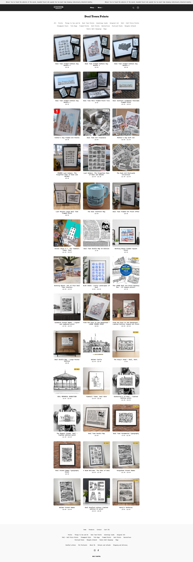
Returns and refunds (104, 545)
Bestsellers (106, 26)
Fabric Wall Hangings (93, 29)
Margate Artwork (130, 26)
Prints (60, 23)
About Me (92, 545)
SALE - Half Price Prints (130, 23)
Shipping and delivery (120, 545)
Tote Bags (73, 26)
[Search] (133, 7)
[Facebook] (98, 550)
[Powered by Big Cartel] (96, 556)
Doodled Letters (71, 545)
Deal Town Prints (88, 23)
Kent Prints (95, 26)
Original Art (114, 23)
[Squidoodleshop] (58, 7)
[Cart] (137, 7)
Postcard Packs (117, 26)
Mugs (105, 29)
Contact (99, 529)
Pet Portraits (82, 545)
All (55, 23)
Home (85, 529)
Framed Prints (84, 26)
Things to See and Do (72, 23)
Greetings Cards (102, 23)
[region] (96, 2)
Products (91, 529)
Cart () (107, 529)
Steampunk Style (62, 26)
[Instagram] (95, 550)
